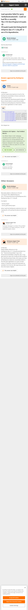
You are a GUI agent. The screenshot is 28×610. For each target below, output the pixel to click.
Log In (23, 1)
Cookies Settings (14, 605)
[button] (25, 111)
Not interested (20, 150)
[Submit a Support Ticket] (25, 9)
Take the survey (8, 150)
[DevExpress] (5, 1)
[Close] (25, 587)
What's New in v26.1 (10, 136)
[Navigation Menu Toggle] (2, 5)
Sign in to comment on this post (17, 70)
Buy (19, 1)
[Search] (25, 5)
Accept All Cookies (14, 597)
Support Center (14, 5)
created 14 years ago (12, 39)
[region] (14, 597)
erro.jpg (6, 47)
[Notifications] (26, 1)
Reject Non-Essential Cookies (13, 601)
